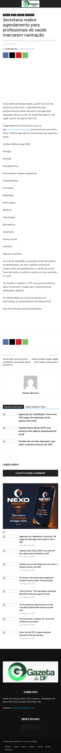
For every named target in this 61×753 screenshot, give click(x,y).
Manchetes (29, 15)
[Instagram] (30, 727)
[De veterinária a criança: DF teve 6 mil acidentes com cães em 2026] (10, 622)
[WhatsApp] (25, 55)
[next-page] (9, 455)
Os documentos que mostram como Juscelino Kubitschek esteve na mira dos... (36, 607)
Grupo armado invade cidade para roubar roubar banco (44, 360)
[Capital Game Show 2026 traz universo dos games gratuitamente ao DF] (10, 431)
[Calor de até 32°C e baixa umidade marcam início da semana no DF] (10, 636)
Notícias (14, 10)
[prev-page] (4, 455)
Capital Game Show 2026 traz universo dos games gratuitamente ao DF (37, 431)
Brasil (14, 15)
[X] (12, 55)
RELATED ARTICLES (13, 407)
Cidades (23, 10)
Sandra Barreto (11, 49)
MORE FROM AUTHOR (35, 407)
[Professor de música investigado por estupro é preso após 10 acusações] (10, 581)
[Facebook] (6, 55)
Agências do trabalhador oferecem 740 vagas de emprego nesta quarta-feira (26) (37, 417)
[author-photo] (30, 389)
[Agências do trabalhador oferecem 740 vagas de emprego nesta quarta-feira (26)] (10, 417)
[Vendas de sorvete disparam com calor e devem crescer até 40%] (10, 444)
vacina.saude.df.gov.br (18, 129)
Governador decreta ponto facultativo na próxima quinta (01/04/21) (16, 362)
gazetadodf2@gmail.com (23, 707)
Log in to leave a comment (30, 473)
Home (5, 10)
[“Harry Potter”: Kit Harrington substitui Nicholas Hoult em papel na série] (10, 595)
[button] (4, 4)
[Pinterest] (19, 55)
